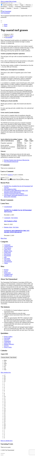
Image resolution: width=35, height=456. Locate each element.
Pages (22, 5)
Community (7, 217)
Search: (3, 177)
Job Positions (7, 248)
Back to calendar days (6, 440)
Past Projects (7, 254)
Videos (6, 263)
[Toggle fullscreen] (2, 453)
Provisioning (8, 37)
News (16, 5)
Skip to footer (12, 1)
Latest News (7, 249)
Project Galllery (8, 336)
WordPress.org (8, 276)
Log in (6, 271)
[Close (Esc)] (1, 453)
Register (6, 269)
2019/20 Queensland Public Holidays (14, 193)
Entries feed (7, 272)
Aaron (11, 36)
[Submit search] (20, 3)
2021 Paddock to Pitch (10, 189)
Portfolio (9, 8)
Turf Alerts (16, 227)
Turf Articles (14, 217)
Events (11, 6)
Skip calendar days (6, 372)
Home (5, 24)
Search (2, 3)
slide (5, 257)
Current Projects (8, 246)
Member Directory (9, 344)
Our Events (7, 338)
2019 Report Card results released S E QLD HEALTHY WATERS (16, 195)
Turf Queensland (5, 13)
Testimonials (23, 8)
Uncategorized (8, 206)
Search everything (7, 5)
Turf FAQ (6, 339)
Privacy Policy (8, 347)
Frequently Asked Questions (23, 6)
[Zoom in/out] (4, 453)
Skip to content (5, 1)
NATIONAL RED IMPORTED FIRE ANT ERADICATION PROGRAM (16, 191)
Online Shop (7, 252)
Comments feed (8, 274)
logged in (10, 174)
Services (16, 8)
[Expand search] (1, 20)
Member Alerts (8, 227)
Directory (28, 5)
